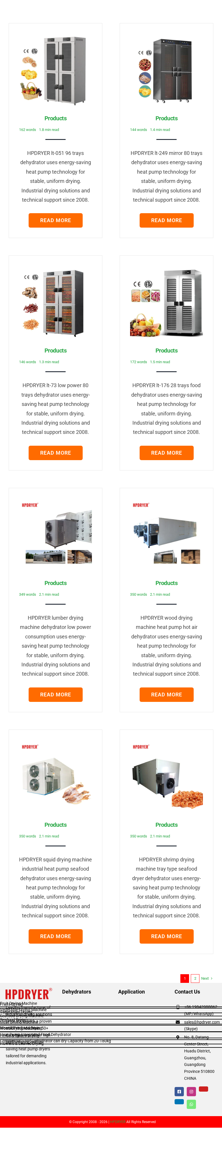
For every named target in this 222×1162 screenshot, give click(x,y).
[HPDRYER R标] (29, 990)
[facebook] (179, 1091)
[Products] (55, 38)
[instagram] (191, 1091)
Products (56, 118)
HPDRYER (117, 1122)
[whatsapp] (191, 1104)
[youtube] (203, 1089)
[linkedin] (179, 1101)
